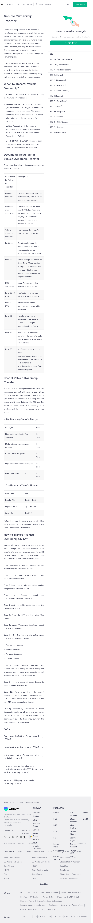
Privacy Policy (48, 897)
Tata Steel (64, 866)
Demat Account (73, 845)
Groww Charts (73, 832)
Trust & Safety (36, 841)
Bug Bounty (53, 905)
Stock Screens (73, 820)
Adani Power (37, 874)
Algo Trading (73, 826)
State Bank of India (40, 870)
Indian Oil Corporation (69, 878)
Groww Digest (73, 839)
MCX (35, 892)
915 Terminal (73, 814)
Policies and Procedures (71, 892)
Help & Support (36, 834)
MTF (55, 825)
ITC (5, 874)
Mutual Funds (56, 845)
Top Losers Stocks (39, 857)
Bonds (85, 812)
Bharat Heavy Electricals (70, 874)
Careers (36, 830)
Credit (85, 819)
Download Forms (27, 901)
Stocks (56, 812)
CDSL (34, 878)
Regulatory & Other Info (29, 897)
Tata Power (64, 870)
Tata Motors (9, 866)
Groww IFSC (51, 909)
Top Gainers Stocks (12, 857)
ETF (55, 831)
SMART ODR (74, 897)
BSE (28, 892)
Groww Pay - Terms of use (72, 905)
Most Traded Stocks (68, 857)
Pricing (36, 816)
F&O (55, 819)
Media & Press (36, 824)
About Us (36, 812)
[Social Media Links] (5, 837)
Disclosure (61, 897)
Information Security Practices (49, 901)
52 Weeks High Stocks (13, 862)
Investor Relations (37, 847)
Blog (35, 820)
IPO (54, 838)
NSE (22, 892)
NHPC (6, 870)
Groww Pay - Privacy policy (31, 909)
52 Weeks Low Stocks (41, 862)
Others (84, 916)
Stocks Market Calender (70, 862)
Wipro (6, 878)
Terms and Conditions (49, 892)
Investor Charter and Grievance (33, 905)
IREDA (34, 866)
